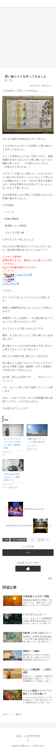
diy (32, 540)
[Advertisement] (28, 38)
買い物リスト (43, 540)
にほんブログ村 (24, 274)
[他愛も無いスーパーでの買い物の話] (37, 430)
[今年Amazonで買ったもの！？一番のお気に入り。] (13, 465)
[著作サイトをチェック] (28, 569)
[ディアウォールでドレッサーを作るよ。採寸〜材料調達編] (13, 430)
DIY (7, 540)
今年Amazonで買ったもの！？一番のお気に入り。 (12, 477)
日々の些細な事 (19, 540)
